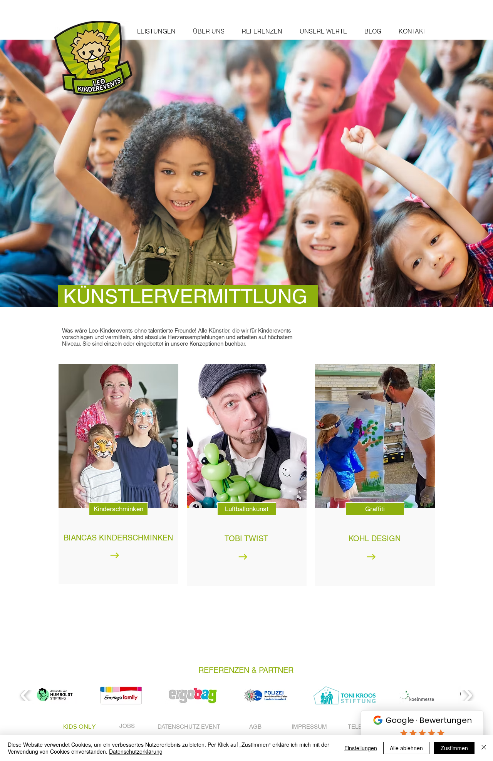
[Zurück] (45, 173)
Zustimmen (454, 748)
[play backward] (25, 695)
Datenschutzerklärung (136, 751)
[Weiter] (447, 173)
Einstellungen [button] (360, 748)
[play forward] (467, 695)
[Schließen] (483, 748)
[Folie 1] (246, 288)
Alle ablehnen (406, 748)
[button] (156, 31)
